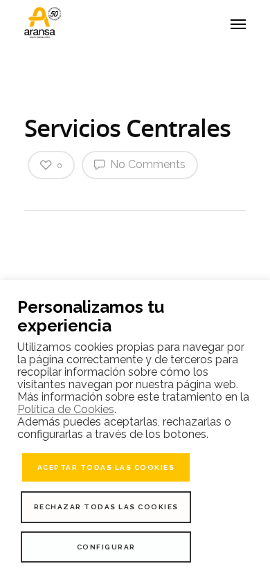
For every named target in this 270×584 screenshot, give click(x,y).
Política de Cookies (65, 409)
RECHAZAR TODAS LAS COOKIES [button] (106, 507)
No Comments (146, 164)
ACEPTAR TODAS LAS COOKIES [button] (106, 467)
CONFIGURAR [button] (106, 547)
